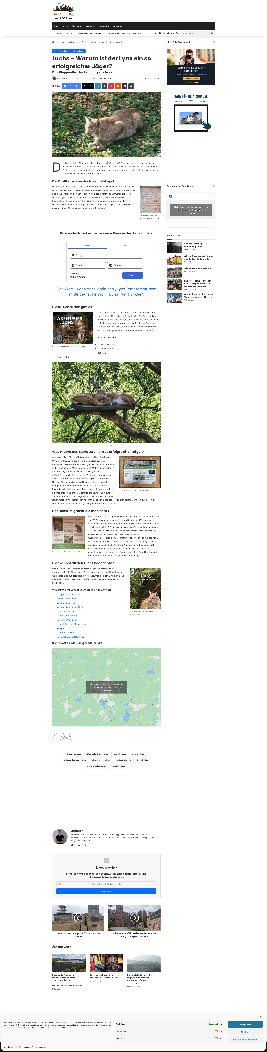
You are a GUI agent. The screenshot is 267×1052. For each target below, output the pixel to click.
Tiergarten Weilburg (67, 615)
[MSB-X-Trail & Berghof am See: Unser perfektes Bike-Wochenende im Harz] (174, 284)
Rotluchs (143, 760)
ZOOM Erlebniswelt (66, 598)
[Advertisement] (161, 9)
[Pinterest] (111, 86)
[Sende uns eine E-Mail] (66, 78)
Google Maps (76, 840)
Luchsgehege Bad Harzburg (70, 637)
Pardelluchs (125, 760)
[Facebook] (75, 845)
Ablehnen (245, 1032)
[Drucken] (131, 86)
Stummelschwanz (98, 766)
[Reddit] (118, 86)
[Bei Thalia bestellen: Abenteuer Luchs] (73, 328)
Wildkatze (120, 766)
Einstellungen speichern (245, 1039)
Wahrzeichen (78, 51)
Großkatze (121, 754)
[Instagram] (82, 845)
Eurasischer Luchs (98, 754)
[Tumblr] (104, 86)
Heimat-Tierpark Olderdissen (71, 624)
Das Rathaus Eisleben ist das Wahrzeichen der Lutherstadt (199, 296)
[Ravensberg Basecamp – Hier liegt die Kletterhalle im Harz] (106, 963)
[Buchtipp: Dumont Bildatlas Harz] (145, 588)
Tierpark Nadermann (67, 611)
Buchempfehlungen (83, 33)
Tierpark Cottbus (65, 632)
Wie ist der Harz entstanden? (199, 268)
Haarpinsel (139, 754)
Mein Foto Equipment (131, 33)
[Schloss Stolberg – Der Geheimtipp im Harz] (174, 247)
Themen (75, 26)
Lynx (109, 760)
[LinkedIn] (98, 86)
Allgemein (68, 42)
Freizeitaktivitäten (61, 51)
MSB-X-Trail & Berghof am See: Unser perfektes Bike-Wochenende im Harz (197, 283)
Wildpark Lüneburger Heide (70, 607)
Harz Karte (90, 26)
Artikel (65, 26)
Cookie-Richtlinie (11, 1047)
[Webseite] (72, 845)
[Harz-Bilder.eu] (63, 11)
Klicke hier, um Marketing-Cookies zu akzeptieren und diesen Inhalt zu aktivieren (106, 687)
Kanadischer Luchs (75, 760)
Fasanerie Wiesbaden (67, 620)
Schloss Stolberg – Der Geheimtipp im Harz (195, 245)
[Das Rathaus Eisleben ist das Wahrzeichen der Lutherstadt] (174, 298)
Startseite (58, 42)
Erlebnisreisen (113, 33)
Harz (113, 163)
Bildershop (99, 33)
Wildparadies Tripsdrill (68, 603)
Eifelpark (61, 628)
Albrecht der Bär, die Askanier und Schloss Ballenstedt (199, 257)
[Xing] (85, 845)
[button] (261, 1017)
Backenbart (74, 754)
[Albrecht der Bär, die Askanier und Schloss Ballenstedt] (174, 260)
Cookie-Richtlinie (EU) (63, 33)
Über (56, 26)
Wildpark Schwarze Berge (69, 594)
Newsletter (118, 26)
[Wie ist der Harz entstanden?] (174, 272)
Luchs (96, 760)
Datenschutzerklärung (28, 1047)
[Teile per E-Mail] (124, 86)
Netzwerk (102, 26)
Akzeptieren (245, 1024)
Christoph (61, 78)
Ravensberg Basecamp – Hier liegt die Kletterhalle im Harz (105, 976)
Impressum (42, 1047)
